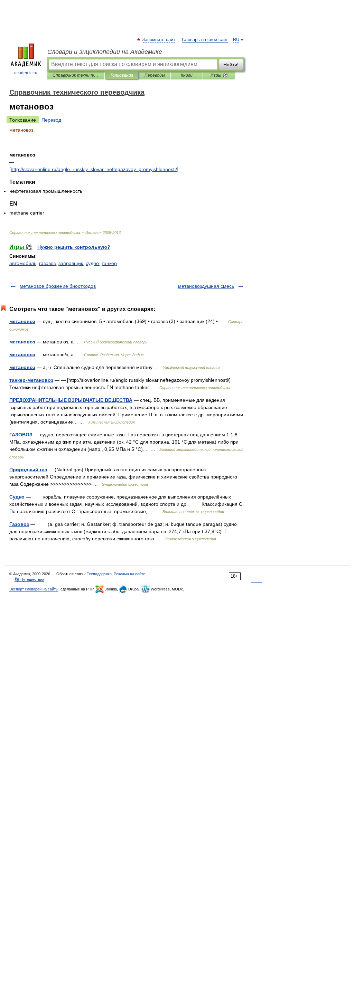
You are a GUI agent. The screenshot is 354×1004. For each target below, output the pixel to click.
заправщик (70, 263)
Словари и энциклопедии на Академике (104, 51)
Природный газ (28, 469)
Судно (17, 497)
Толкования (121, 75)
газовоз (47, 263)
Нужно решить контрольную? (73, 247)
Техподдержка (99, 574)
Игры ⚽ (219, 75)
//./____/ (94, 169)
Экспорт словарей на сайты (33, 589)
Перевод (51, 120)
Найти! (231, 64)
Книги (187, 75)
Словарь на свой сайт (205, 39)
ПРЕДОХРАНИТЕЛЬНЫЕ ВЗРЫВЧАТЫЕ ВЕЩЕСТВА (70, 400)
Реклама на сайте (129, 574)
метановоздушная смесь (206, 286)
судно (92, 263)
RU (236, 39)
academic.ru (25, 72)
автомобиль (22, 263)
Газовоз (19, 524)
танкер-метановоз (31, 380)
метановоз (22, 321)
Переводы (155, 75)
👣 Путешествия (29, 579)
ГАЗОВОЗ (20, 434)
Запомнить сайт (159, 39)
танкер (109, 263)
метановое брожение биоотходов (58, 286)
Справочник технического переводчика (76, 75)
